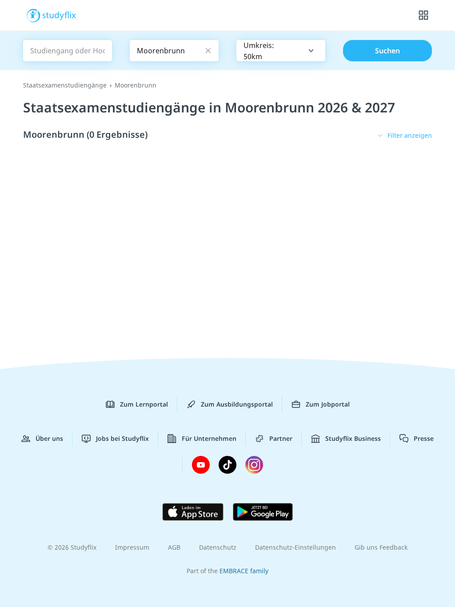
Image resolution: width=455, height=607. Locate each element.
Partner (280, 438)
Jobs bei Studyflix (122, 438)
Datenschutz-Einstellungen (295, 547)
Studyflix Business (353, 438)
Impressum (132, 547)
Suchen (387, 51)
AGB (174, 547)
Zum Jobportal (328, 404)
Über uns (49, 438)
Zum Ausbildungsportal (237, 404)
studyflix (59, 14)
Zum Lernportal (144, 404)
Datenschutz (217, 547)
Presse (424, 438)
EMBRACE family (244, 571)
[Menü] (423, 15)
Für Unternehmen (209, 438)
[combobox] (280, 50)
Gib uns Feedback (381, 547)
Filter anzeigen (409, 135)
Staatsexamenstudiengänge (65, 85)
